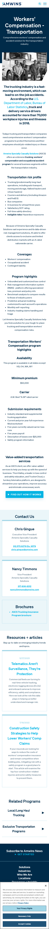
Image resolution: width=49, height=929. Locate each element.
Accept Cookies (24, 924)
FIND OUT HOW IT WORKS (26, 494)
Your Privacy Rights (24, 908)
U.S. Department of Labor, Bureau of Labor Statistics (24, 103)
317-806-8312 (24, 586)
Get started (26, 854)
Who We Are (24, 874)
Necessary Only (24, 916)
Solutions (24, 867)
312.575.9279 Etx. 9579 (24, 546)
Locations (24, 878)
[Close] (46, 886)
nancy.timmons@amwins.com (24, 589)
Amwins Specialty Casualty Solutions (21, 153)
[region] (24, 905)
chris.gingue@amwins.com (24, 549)
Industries (24, 871)
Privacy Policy (23, 903)
